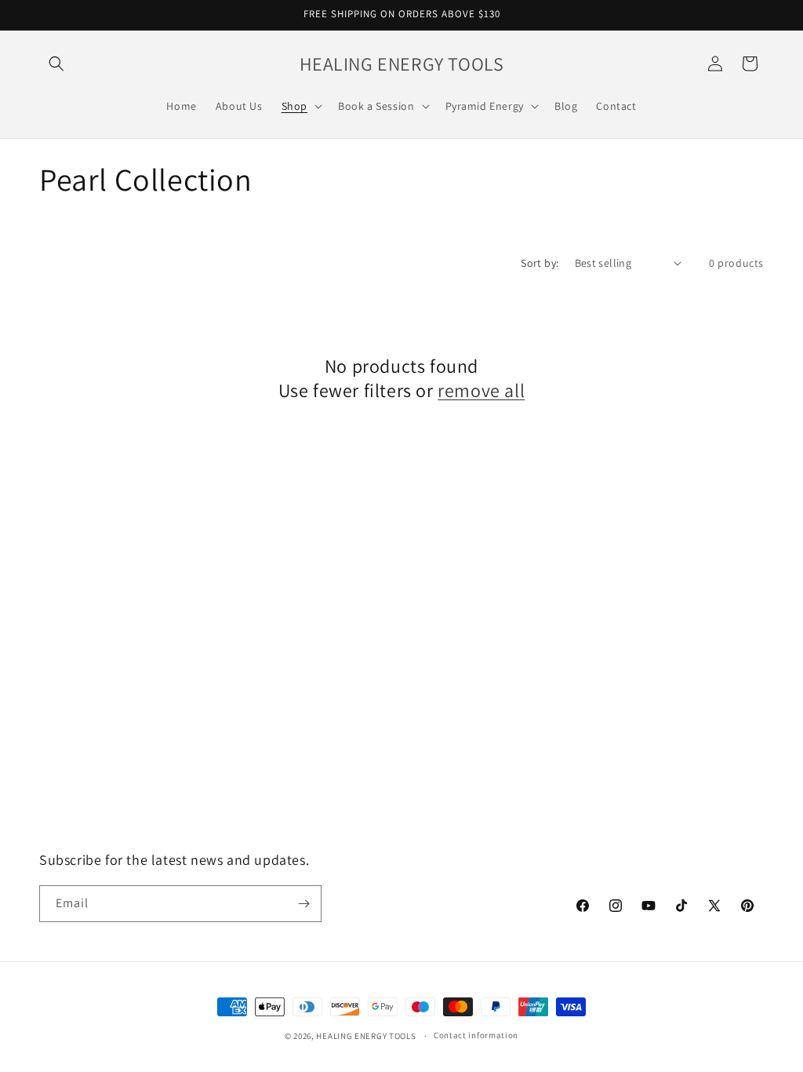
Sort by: (539, 263)
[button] (56, 63)
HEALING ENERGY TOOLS (366, 1035)
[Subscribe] (303, 903)
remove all (481, 390)
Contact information (476, 1035)
